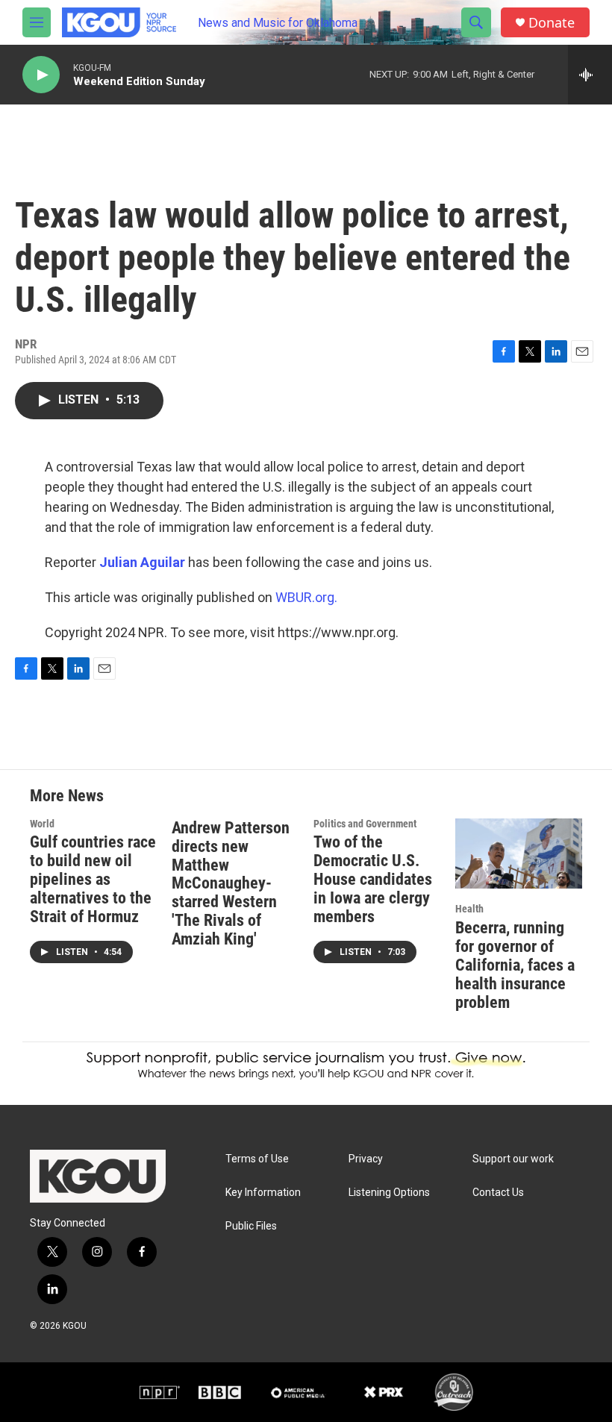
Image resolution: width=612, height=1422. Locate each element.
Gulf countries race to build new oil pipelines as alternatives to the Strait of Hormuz (93, 879)
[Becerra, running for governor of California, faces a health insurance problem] (518, 853)
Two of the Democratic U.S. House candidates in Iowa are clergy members (372, 879)
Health (469, 909)
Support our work (513, 1159)
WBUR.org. (306, 597)
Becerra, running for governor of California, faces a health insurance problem (515, 965)
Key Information (263, 1192)
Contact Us (498, 1192)
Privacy (366, 1159)
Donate (551, 23)
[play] (41, 75)
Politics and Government (364, 824)
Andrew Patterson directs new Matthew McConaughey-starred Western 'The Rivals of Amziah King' (231, 883)
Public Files (251, 1226)
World (42, 824)
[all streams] (590, 74)
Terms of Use (257, 1159)
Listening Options (389, 1192)
